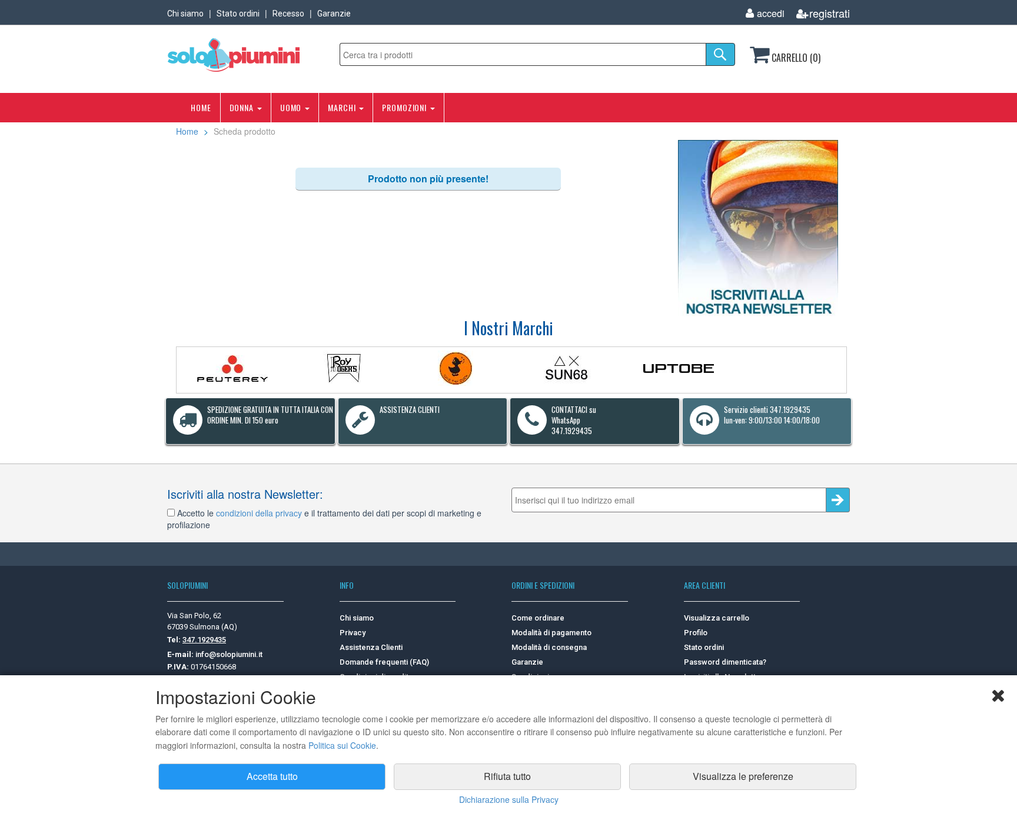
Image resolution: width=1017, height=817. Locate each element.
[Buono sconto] (758, 228)
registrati (829, 13)
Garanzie (334, 13)
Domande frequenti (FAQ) (384, 662)
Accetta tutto (272, 776)
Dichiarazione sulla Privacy (509, 799)
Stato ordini (238, 13)
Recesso (288, 13)
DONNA (243, 107)
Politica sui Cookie (342, 745)
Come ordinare (537, 617)
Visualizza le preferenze (743, 776)
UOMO (292, 107)
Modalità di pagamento (551, 632)
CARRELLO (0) (794, 58)
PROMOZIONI (405, 107)
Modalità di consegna (549, 647)
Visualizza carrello (716, 617)
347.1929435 (204, 639)
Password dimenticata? (725, 662)
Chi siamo (185, 13)
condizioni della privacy (259, 513)
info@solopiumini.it (228, 654)
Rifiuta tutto (507, 776)
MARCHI (343, 107)
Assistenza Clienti (371, 647)
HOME (201, 107)
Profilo (695, 632)
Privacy (352, 632)
